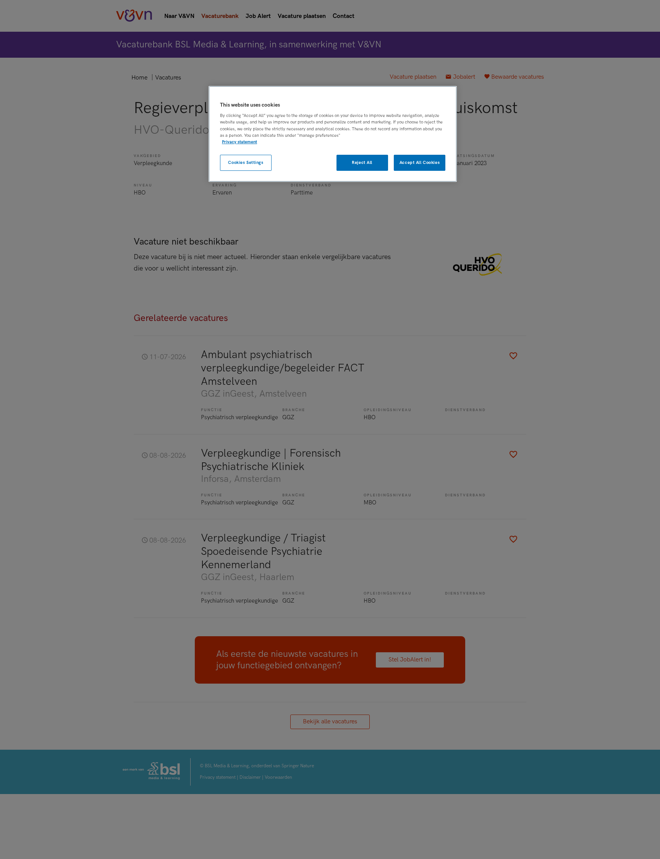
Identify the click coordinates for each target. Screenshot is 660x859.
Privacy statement (239, 141)
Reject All (362, 162)
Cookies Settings (245, 162)
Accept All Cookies (420, 162)
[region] (333, 134)
